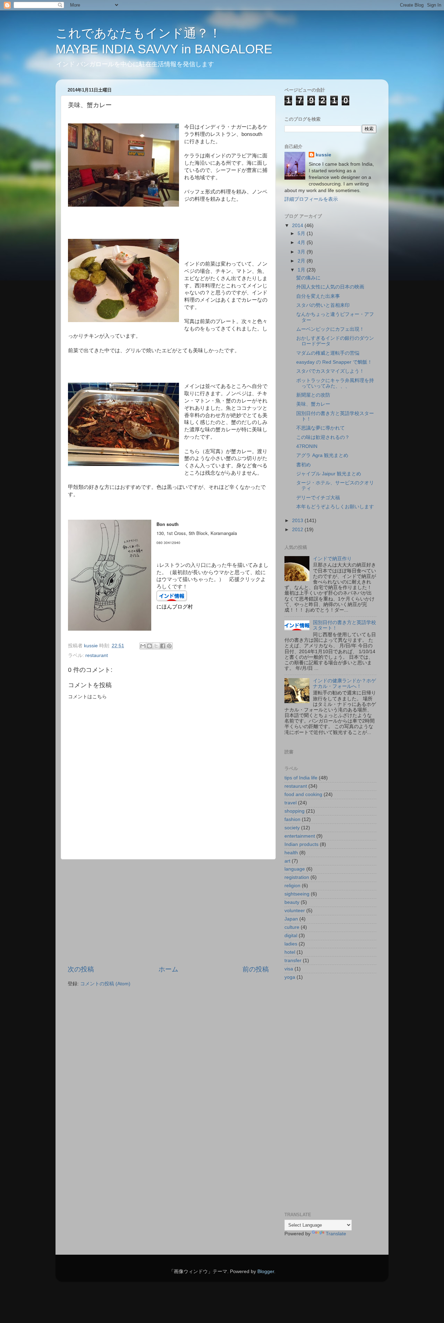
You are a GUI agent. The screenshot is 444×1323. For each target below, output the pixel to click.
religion (292, 885)
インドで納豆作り (332, 558)
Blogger (265, 1271)
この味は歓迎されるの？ (323, 437)
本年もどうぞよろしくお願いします (335, 506)
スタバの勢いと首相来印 (323, 305)
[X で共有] (156, 645)
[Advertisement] (168, 912)
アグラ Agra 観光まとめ (322, 455)
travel (290, 802)
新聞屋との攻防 (313, 395)
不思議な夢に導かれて (320, 428)
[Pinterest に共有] (169, 645)
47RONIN (306, 446)
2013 (298, 520)
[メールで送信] (142, 645)
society (292, 827)
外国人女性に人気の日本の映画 (330, 286)
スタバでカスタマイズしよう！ (330, 371)
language (294, 869)
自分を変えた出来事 (318, 296)
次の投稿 (81, 969)
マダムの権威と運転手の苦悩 (327, 353)
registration (296, 877)
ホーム (168, 969)
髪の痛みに (308, 277)
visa (288, 968)
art (287, 861)
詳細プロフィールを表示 (311, 199)
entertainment (299, 836)
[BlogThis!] (149, 645)
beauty (291, 902)
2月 (302, 260)
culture (291, 927)
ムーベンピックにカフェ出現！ (330, 329)
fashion (292, 819)
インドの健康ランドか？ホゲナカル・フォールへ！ (344, 683)
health (291, 852)
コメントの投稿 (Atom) (105, 983)
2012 (298, 529)
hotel (289, 952)
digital (290, 935)
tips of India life (300, 777)
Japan (291, 919)
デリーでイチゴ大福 (318, 497)
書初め (303, 464)
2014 (298, 225)
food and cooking (303, 794)
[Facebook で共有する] (162, 645)
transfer (292, 960)
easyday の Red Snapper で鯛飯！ (334, 362)
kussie (323, 154)
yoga (289, 977)
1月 (302, 270)
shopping (294, 811)
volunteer (294, 910)
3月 (302, 251)
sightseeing (296, 894)
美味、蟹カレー (313, 404)
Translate (336, 1233)
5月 (302, 233)
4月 (302, 242)
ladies (290, 943)
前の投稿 (255, 969)
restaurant (96, 655)
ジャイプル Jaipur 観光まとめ (328, 473)
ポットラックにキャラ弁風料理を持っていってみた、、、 (335, 383)
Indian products (301, 844)
